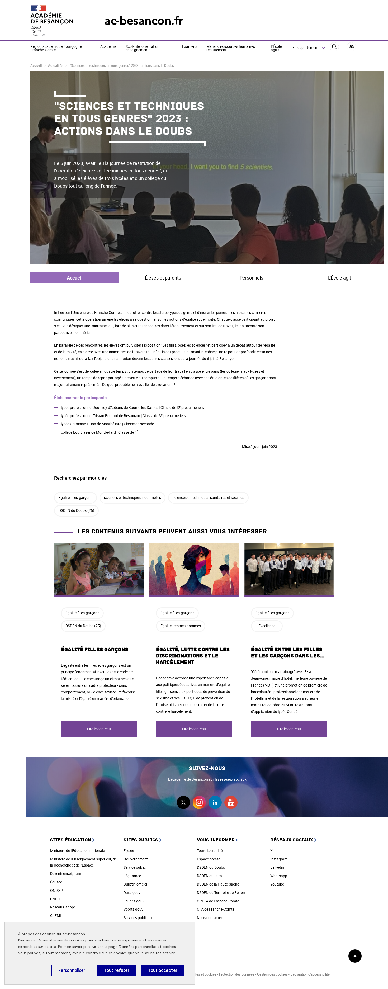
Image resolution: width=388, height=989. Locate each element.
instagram (199, 802)
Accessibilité (351, 46)
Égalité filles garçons (94, 649)
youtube (231, 802)
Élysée (129, 850)
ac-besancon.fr (143, 20)
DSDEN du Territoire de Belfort (221, 892)
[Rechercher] (334, 47)
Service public (135, 867)
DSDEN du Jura (209, 875)
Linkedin (277, 867)
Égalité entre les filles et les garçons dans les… (288, 652)
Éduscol (56, 881)
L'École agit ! (276, 48)
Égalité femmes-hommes (180, 625)
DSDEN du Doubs (211, 867)
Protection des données (236, 974)
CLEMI (55, 915)
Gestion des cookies (272, 974)
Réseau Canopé (63, 907)
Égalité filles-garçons (75, 497)
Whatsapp (278, 875)
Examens (189, 47)
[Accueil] (56, 20)
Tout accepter (162, 970)
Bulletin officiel (135, 884)
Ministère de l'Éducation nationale (77, 850)
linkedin (215, 802)
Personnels (251, 278)
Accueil (36, 65)
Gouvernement (136, 859)
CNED (55, 898)
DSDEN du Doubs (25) (76, 510)
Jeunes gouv (134, 900)
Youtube (277, 884)
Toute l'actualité (210, 850)
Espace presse (208, 859)
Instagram (278, 859)
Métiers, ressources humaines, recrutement (231, 48)
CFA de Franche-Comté (215, 909)
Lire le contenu (99, 728)
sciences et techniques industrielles (132, 497)
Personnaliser (71, 970)
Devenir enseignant (65, 873)
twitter (183, 802)
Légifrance (132, 875)
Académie (108, 47)
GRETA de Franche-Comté (218, 900)
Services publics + (138, 917)
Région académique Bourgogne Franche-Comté (56, 48)
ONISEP (56, 890)
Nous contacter (209, 917)
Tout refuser (116, 970)
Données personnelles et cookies (147, 946)
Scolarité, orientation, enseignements (143, 48)
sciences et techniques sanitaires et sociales (208, 497)
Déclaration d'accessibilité (310, 974)
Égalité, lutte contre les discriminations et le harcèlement (193, 655)
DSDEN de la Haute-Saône (218, 884)
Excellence (266, 625)
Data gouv (132, 892)
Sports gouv (133, 909)
